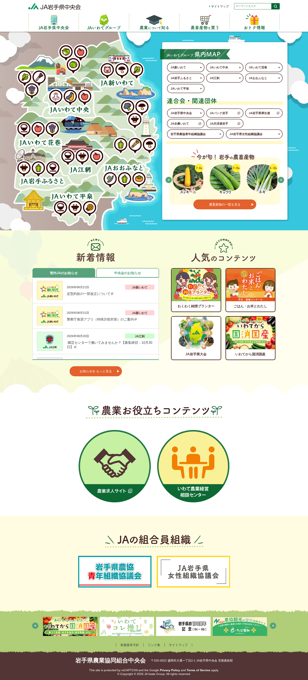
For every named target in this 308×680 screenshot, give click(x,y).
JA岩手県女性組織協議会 (246, 134)
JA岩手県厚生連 (259, 113)
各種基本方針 (129, 645)
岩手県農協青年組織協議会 (188, 134)
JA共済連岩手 (219, 123)
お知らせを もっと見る (96, 371)
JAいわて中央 (219, 67)
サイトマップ (220, 6)
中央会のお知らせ (127, 273)
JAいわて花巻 (258, 67)
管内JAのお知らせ (64, 273)
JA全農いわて (180, 123)
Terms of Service (198, 670)
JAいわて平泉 (180, 88)
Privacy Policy (170, 670)
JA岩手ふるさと (181, 78)
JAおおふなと (258, 78)
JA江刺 (214, 78)
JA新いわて (178, 67)
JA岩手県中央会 (181, 113)
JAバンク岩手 (219, 113)
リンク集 (154, 645)
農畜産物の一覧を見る (225, 204)
